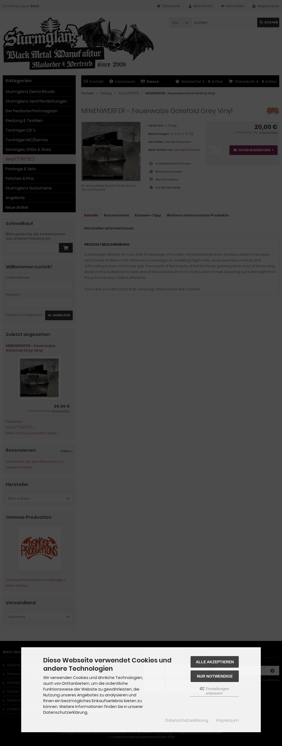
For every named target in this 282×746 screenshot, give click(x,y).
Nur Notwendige (215, 676)
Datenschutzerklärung (186, 720)
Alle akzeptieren (215, 662)
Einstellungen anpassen (217, 690)
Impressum (227, 720)
